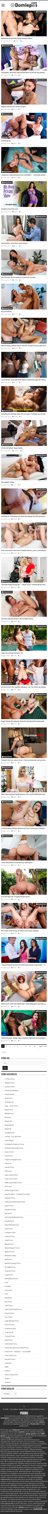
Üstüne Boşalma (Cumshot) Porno (16, 1348)
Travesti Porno (10, 1336)
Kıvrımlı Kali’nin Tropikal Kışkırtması (15, 897)
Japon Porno (9, 1206)
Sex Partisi (8, 1317)
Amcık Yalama (9, 1094)
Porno (24, 1414)
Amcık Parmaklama (11, 1090)
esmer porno (31, 1434)
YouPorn (8, 1382)
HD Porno (8, 1186)
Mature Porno (10, 1252)
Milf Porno (8, 1259)
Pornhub (8, 1286)
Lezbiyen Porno (10, 1232)
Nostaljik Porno (10, 1267)
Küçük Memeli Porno (12, 1225)
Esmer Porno (9, 1152)
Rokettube (8, 1298)
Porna (21, 1507)
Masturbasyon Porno (12, 1248)
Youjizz (7, 1378)
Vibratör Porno (10, 1359)
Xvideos (7, 1371)
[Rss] (24, 1406)
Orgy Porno (9, 1275)
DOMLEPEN (38, 1509)
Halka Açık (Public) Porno (13, 1183)
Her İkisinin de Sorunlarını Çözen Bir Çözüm (18, 277)
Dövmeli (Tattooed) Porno (14, 1148)
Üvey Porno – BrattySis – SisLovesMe (18, 1352)
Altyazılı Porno (10, 1083)
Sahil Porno (9, 1305)
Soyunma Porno (10, 1328)
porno (42, 1422)
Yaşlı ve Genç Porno (11, 1375)
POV (6, 1294)
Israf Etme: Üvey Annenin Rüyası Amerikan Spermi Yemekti (24, 380)
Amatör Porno (10, 1087)
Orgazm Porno (10, 1271)
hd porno (16, 1430)
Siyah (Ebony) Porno (12, 1321)
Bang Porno (9, 1110)
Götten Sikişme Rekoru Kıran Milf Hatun (17, 619)
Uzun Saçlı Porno (11, 1355)
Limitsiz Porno (10, 1236)
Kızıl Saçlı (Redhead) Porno (14, 1217)
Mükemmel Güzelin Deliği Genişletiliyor (16, 38)
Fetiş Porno (9, 1156)
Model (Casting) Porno (13, 1263)
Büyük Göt (8, 1121)
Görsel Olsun (6, 311)
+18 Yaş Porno (10, 1079)
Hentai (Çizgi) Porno (12, 1190)
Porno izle (35, 1424)
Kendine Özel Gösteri (9, 209)
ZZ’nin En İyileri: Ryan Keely (12, 448)
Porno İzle (8, 1290)
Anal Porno (9, 1098)
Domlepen (5, 1418)
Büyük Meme (9, 1125)
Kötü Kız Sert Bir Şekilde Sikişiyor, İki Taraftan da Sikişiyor (24, 687)
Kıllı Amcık (8, 1213)
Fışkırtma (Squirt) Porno (13, 1160)
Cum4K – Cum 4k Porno (13, 1137)
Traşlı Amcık (9, 1332)
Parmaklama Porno (11, 1279)
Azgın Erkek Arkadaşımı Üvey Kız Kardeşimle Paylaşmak (22, 721)
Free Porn (8, 1163)
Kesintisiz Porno (10, 1209)
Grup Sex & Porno (11, 1179)
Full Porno (8, 1171)
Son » (4, 1052)
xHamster (8, 1363)
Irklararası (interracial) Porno (15, 1202)
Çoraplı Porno (10, 1133)
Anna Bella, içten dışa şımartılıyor (14, 243)
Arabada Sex (9, 1102)
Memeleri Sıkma (10, 1256)
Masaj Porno (9, 1244)
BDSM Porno (9, 1113)
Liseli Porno (9, 1240)
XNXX (6, 1367)
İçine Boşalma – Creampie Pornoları (17, 1194)
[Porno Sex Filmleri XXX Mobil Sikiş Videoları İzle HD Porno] (24, 5)
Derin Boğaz (9, 1140)
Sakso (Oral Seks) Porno (13, 1309)
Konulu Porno (9, 1221)
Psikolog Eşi (6, 141)
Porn (6, 1282)
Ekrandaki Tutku (7, 482)
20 (30, 1046)
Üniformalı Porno (11, 1344)
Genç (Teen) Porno (11, 1175)
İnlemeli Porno (10, 1198)
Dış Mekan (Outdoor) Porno (14, 1144)
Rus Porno (8, 1302)
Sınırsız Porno (9, 1325)
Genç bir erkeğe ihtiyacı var (12, 653)
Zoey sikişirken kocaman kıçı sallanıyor (16, 862)
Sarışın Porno (9, 1313)
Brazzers (8, 1117)
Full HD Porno (9, 1167)
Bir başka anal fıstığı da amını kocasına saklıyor (20, 931)
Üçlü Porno (9, 1340)
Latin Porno (9, 1229)
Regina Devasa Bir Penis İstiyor (13, 106)
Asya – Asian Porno (11, 1106)
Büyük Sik (8, 1129)
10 (25, 1046)
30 (34, 1046)
